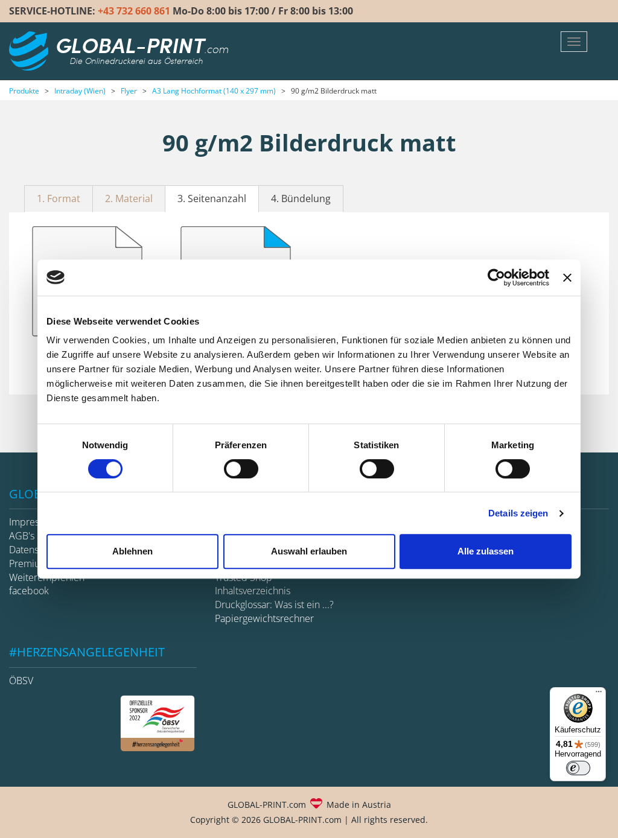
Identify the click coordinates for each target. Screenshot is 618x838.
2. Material (129, 198)
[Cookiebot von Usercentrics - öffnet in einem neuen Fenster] (496, 277)
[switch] (241, 468)
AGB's (21, 535)
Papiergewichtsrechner (264, 618)
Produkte (24, 91)
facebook (29, 590)
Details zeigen (518, 513)
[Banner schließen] (567, 277)
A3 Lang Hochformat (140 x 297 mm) (214, 91)
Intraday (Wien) (80, 91)
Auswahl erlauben (309, 551)
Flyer (129, 91)
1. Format (58, 198)
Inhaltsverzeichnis (252, 590)
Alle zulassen (485, 551)
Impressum (33, 522)
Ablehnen (132, 551)
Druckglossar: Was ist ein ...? (274, 604)
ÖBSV (21, 680)
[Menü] (598, 694)
